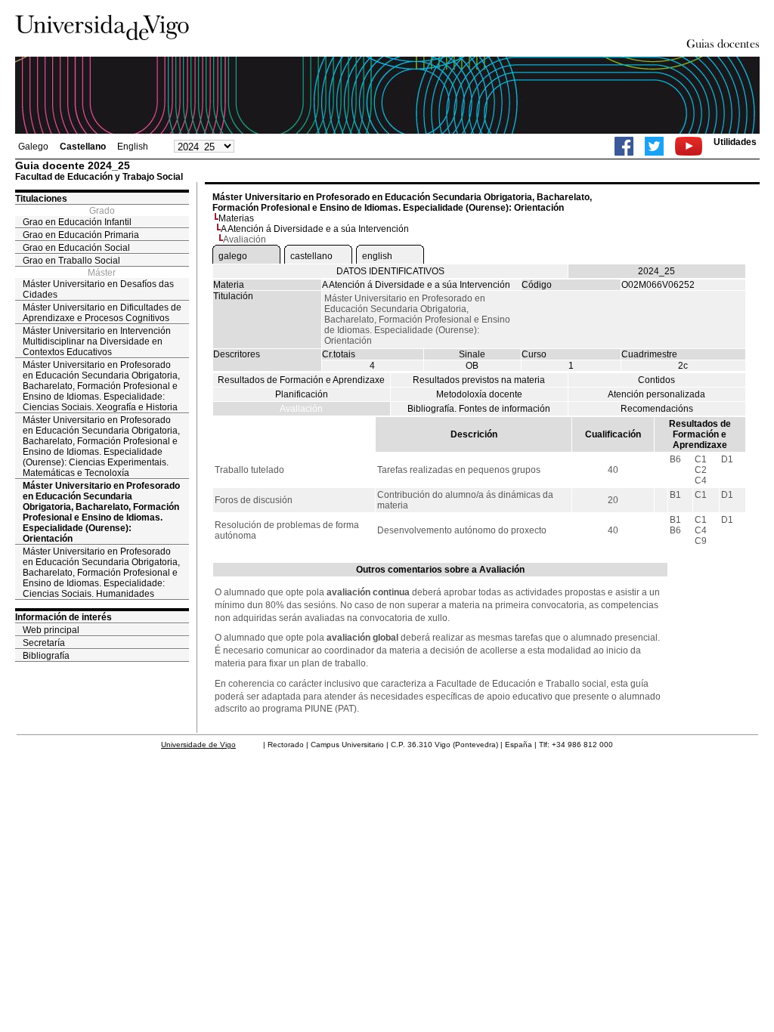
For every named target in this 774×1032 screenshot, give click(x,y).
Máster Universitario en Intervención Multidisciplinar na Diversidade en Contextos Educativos (97, 341)
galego (232, 256)
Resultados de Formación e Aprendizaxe (301, 380)
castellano (311, 256)
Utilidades (735, 142)
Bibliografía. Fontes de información (478, 408)
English (132, 146)
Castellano (83, 146)
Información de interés (63, 617)
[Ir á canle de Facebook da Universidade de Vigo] (624, 146)
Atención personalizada (656, 394)
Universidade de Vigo (198, 744)
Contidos (656, 380)
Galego (33, 146)
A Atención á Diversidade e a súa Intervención (315, 229)
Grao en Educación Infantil (77, 222)
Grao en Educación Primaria (81, 235)
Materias (236, 218)
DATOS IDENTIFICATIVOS (390, 271)
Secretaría (44, 643)
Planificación (301, 394)
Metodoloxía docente (479, 394)
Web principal (51, 630)
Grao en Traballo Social (71, 260)
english (377, 256)
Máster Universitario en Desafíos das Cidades (98, 289)
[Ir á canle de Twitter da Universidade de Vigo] (654, 146)
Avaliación (301, 408)
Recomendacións (657, 408)
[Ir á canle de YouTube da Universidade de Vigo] (688, 146)
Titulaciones (41, 198)
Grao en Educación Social (76, 248)
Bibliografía (46, 655)
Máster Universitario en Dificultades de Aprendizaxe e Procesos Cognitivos (102, 312)
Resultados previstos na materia (479, 380)
